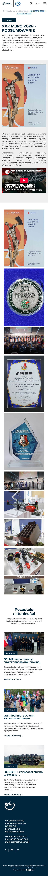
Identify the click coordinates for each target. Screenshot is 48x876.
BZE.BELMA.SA (5, 850)
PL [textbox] (37, 3)
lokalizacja (18, 850)
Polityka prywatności (32, 867)
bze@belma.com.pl (20, 842)
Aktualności (23, 11)
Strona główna (9, 11)
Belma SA (12, 850)
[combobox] (37, 3)
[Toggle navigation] (45, 3)
